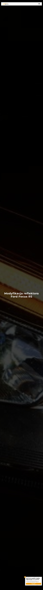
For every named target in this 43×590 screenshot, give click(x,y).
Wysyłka (33, 583)
